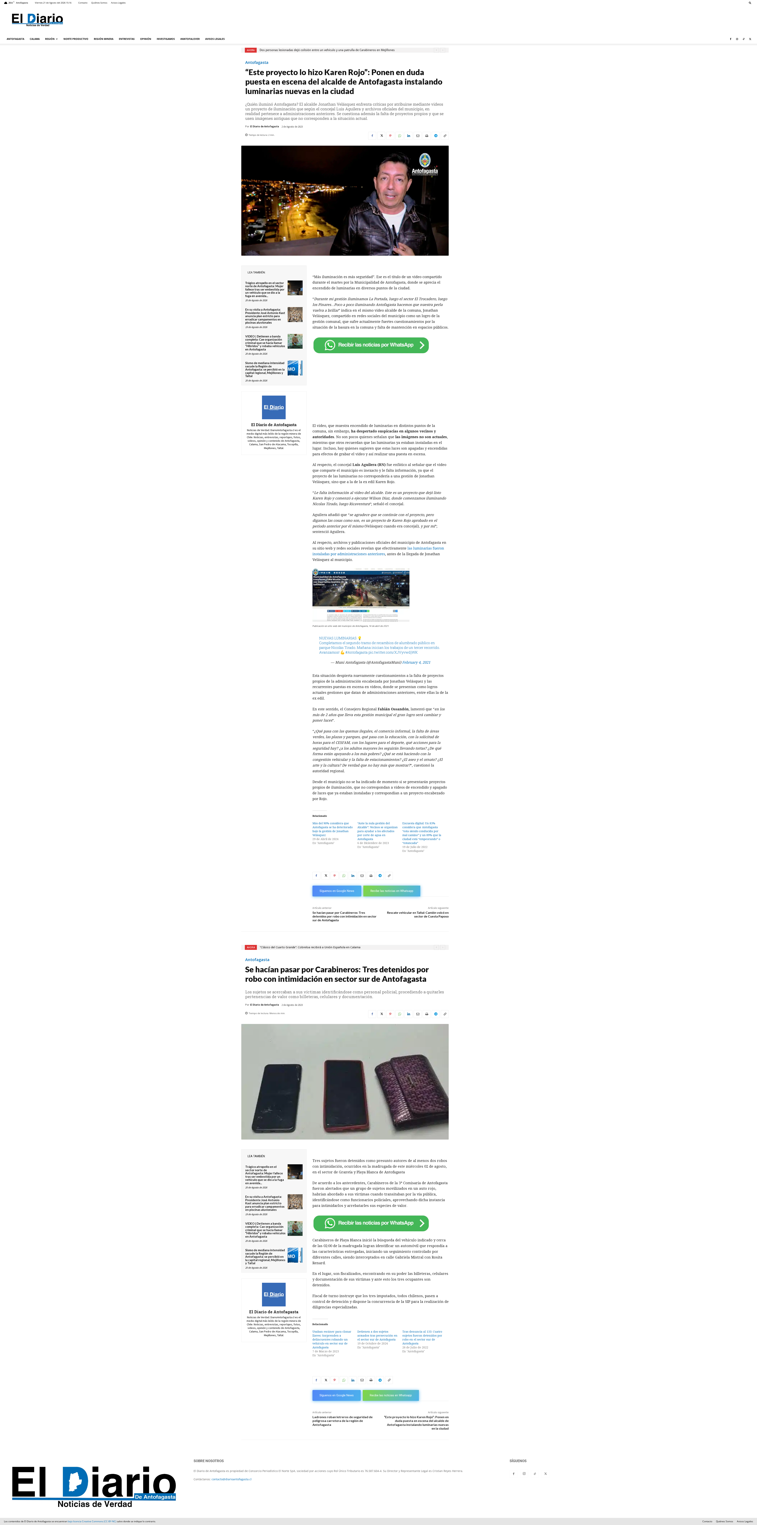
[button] (750, 2)
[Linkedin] (408, 136)
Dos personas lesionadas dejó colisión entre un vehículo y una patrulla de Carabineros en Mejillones (327, 50)
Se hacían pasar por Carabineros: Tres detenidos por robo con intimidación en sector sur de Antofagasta (344, 916)
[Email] (417, 136)
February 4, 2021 (416, 662)
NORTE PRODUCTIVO (75, 39)
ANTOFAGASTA (15, 39)
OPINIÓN (145, 39)
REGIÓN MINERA (103, 39)
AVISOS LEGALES (215, 39)
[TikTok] (744, 39)
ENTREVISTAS (127, 39)
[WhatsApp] (399, 136)
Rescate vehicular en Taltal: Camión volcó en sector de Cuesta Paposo (418, 914)
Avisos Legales (118, 2)
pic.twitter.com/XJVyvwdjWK (393, 652)
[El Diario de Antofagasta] (274, 407)
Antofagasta (256, 62)
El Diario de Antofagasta (264, 126)
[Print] (427, 136)
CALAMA (35, 39)
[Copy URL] (445, 136)
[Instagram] (737, 39)
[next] (442, 50)
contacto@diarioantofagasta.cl (232, 1479)
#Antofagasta (356, 652)
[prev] (436, 50)
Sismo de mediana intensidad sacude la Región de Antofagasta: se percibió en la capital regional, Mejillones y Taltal (265, 369)
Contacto (83, 2)
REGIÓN (50, 39)
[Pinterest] (390, 136)
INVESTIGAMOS (166, 39)
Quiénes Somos (99, 2)
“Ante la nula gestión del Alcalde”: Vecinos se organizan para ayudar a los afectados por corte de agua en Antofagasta (377, 831)
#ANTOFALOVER (190, 39)
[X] (750, 39)
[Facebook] (731, 39)
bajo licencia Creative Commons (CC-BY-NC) (92, 1521)
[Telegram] (436, 136)
